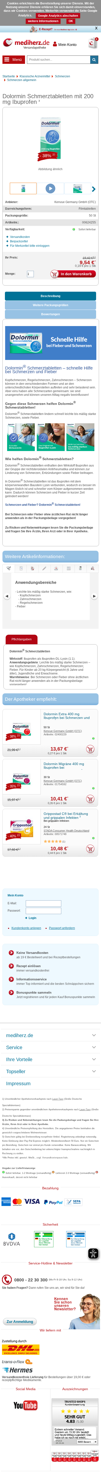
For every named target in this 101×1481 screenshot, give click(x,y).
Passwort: (14, 910)
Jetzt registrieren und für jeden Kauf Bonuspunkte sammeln (55, 995)
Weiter (94, 596)
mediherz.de (19, 1035)
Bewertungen (50, 314)
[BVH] (11, 1240)
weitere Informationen (43, 21)
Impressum (18, 1083)
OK (71, 21)
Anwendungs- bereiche (8, 569)
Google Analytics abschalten (58, 15)
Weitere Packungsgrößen (50, 305)
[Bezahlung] (50, 1202)
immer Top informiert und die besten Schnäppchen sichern (55, 981)
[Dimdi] (43, 1239)
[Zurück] (7, 596)
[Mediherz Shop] (25, 43)
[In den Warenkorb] (73, 275)
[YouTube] (25, 1406)
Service (14, 1047)
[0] (87, 46)
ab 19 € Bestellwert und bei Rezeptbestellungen (48, 955)
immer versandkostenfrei (32, 968)
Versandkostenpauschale (55, 1157)
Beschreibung (50, 296)
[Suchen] (94, 60)
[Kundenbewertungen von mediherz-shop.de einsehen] (75, 1422)
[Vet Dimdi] (76, 1239)
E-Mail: (12, 903)
